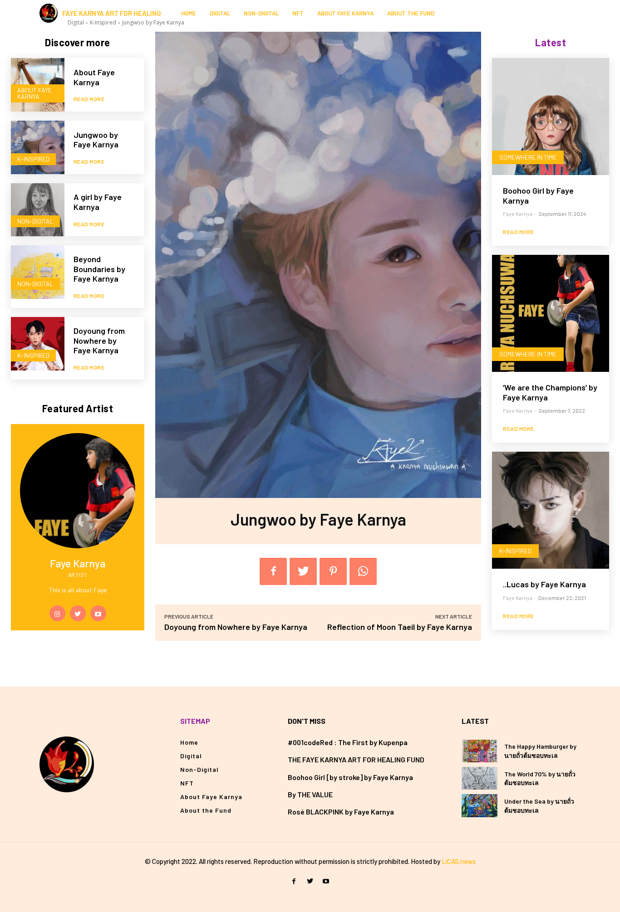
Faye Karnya (517, 213)
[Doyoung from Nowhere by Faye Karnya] (37, 344)
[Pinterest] (333, 571)
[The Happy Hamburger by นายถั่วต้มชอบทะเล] (479, 751)
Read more (89, 99)
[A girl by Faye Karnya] (37, 210)
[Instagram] (548, 13)
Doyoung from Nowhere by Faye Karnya (99, 340)
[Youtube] (98, 613)
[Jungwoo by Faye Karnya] (37, 147)
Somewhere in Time (527, 157)
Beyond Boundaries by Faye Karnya (99, 268)
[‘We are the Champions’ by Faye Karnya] (550, 313)
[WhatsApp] (363, 571)
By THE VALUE (310, 794)
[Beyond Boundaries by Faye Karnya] (37, 272)
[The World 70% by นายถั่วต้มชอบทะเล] (479, 778)
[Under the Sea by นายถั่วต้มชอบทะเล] (479, 805)
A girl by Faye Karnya (98, 202)
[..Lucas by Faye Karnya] (550, 510)
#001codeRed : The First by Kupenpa (348, 742)
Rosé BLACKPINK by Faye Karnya (341, 811)
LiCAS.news (459, 861)
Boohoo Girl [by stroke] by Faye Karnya (350, 777)
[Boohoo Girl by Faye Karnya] (550, 116)
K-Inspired (33, 159)
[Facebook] (273, 571)
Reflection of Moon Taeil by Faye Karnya (399, 627)
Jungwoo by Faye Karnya (96, 140)
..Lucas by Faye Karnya (544, 584)
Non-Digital (35, 221)
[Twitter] (78, 613)
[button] (572, 13)
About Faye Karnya (34, 93)
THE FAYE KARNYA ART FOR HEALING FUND (356, 759)
